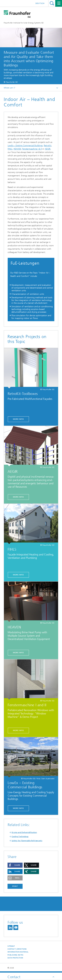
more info (18, 419)
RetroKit (47, 145)
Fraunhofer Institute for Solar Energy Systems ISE (24, 23)
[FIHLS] (31, 524)
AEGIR (47, 149)
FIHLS (10, 149)
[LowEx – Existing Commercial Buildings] (31, 757)
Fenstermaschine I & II (32, 149)
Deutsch (40, 3)
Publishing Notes (15, 955)
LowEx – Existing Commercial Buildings (25, 145)
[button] (15, 865)
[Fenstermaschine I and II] (31, 679)
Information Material (18, 952)
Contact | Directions (17, 949)
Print (15, 886)
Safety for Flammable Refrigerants (27, 841)
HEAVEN (17, 149)
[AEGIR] (31, 446)
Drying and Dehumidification (24, 832)
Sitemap (11, 946)
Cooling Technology (20, 836)
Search (51, 3)
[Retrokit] (31, 368)
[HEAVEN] (31, 602)
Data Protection (15, 958)
